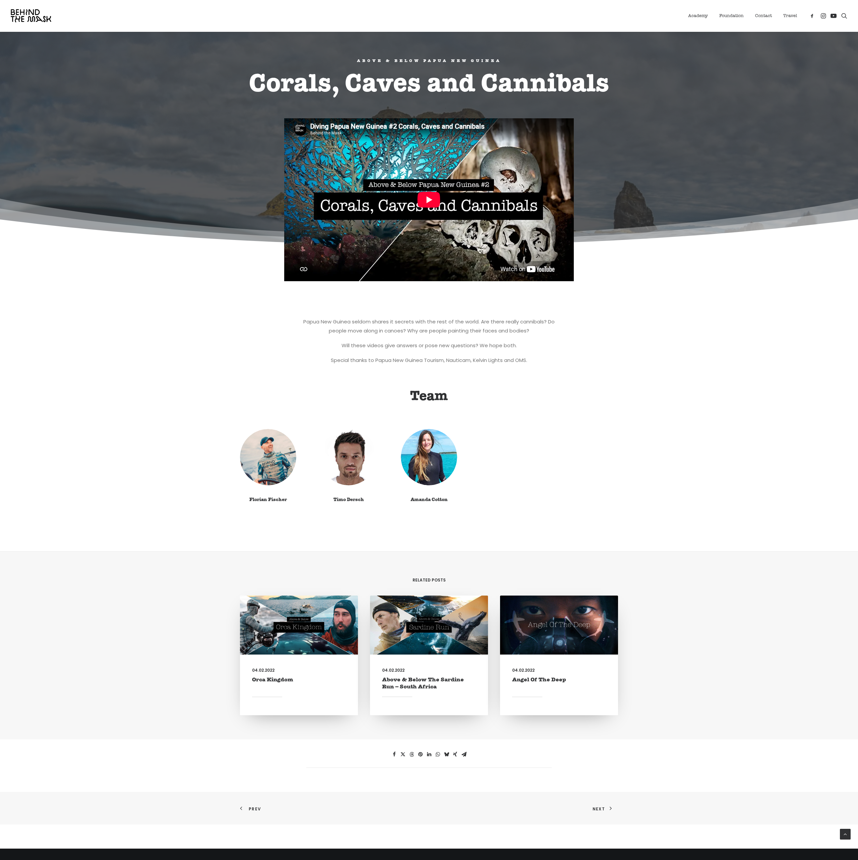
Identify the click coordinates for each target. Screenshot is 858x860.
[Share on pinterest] (420, 754)
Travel (790, 16)
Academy (698, 16)
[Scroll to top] (845, 833)
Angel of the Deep (539, 680)
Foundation (731, 16)
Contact (763, 16)
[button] (813, 16)
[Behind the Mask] (31, 15)
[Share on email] (464, 754)
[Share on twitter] (403, 754)
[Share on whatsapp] (438, 754)
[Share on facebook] (394, 754)
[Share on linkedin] (429, 754)
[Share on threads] (412, 754)
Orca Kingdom (272, 680)
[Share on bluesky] (446, 754)
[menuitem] (698, 16)
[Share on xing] (455, 754)
